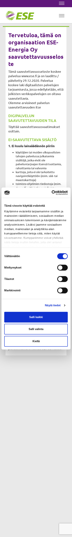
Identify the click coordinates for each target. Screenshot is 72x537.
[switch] (62, 268)
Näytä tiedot (53, 305)
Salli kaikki (36, 317)
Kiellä (36, 341)
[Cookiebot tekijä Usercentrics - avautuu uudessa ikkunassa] (52, 192)
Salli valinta (36, 329)
